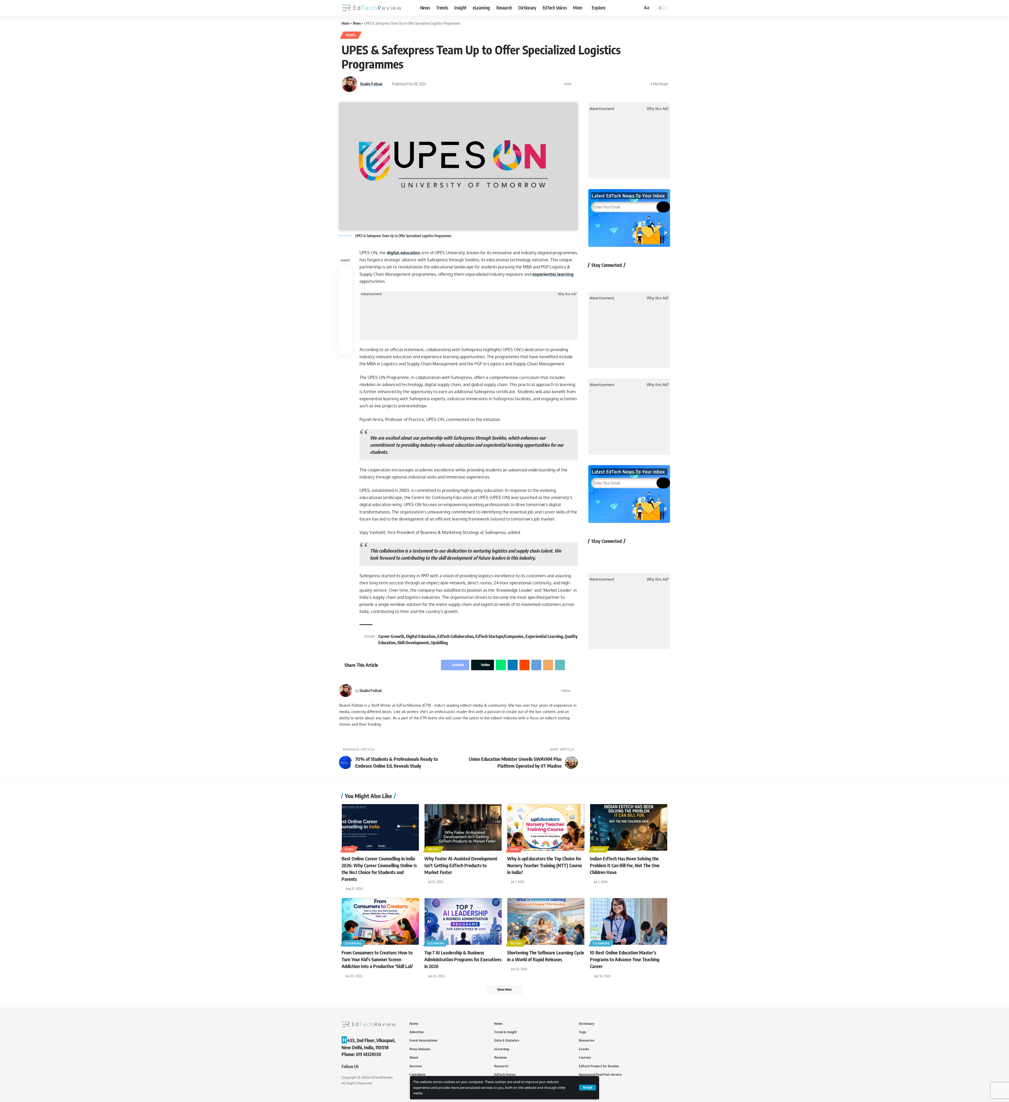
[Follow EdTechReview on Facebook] (595, 277)
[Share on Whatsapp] (593, 84)
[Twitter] (575, 690)
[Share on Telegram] (617, 84)
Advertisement (371, 294)
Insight (433, 849)
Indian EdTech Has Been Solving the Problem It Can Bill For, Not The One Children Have (625, 865)
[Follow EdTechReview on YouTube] (623, 277)
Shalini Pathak (371, 83)
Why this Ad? (567, 294)
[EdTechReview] (372, 8)
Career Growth (391, 636)
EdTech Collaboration (455, 636)
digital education (403, 252)
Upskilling (439, 642)
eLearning (353, 943)
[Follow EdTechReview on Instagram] (637, 277)
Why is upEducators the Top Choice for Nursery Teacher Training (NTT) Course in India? (544, 865)
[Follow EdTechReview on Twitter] (609, 277)
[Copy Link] (634, 84)
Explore (598, 8)
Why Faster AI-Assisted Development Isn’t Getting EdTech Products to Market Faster (460, 865)
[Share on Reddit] (609, 84)
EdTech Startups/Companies (499, 636)
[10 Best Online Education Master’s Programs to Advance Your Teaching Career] (628, 921)
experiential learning (553, 274)
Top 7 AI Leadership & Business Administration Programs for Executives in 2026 (462, 959)
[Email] (626, 84)
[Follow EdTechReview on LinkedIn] (651, 277)
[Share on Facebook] (577, 84)
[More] (642, 84)
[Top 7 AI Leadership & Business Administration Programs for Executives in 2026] (463, 921)
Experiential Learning (544, 636)
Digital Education (420, 636)
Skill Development (413, 642)
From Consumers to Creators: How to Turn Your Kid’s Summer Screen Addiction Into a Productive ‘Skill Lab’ (377, 959)
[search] (638, 7)
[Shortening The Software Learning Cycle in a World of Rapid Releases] (545, 921)
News (351, 35)
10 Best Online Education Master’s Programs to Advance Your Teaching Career (624, 959)
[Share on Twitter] (585, 84)
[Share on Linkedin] (601, 84)
